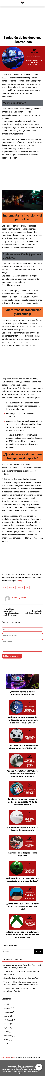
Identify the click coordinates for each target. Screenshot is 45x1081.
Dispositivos (8, 1012)
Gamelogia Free (19, 597)
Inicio (4, 1069)
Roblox (6, 1032)
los (27, 587)
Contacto (27, 1071)
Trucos (6, 1040)
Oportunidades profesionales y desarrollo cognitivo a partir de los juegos (11, 612)
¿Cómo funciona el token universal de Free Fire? (21, 978)
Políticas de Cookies (31, 1069)
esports (6, 1016)
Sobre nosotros (18, 1071)
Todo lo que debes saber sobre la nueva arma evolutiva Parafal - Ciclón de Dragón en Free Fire (20, 983)
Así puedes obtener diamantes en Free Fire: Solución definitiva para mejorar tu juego (22, 966)
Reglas (5, 1028)
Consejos (6, 1008)
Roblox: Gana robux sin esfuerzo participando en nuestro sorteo (21, 973)
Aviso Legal (7, 1071)
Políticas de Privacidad (15, 1069)
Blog (4, 587)
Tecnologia (7, 1036)
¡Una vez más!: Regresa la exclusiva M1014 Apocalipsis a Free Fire (19, 990)
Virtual (5, 1043)
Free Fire (6, 1024)
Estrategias (7, 1020)
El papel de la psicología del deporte (33, 612)
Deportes (11, 587)
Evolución (20, 587)
